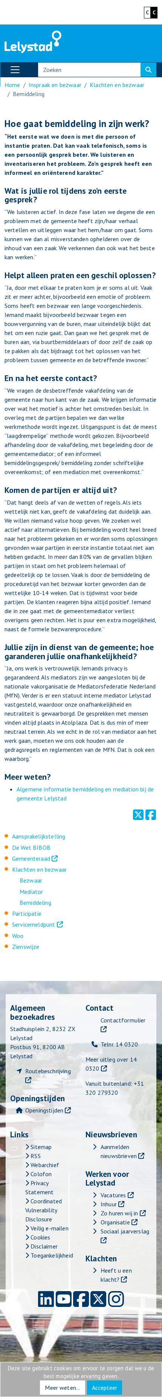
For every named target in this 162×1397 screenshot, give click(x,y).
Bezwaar (31, 880)
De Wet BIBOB (31, 847)
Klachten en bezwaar (39, 869)
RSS (35, 1156)
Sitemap (40, 1147)
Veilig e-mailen (49, 1228)
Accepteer (104, 1387)
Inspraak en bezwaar (55, 85)
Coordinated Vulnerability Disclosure (43, 1210)
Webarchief (44, 1165)
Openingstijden (44, 1110)
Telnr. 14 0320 (119, 1044)
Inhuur (109, 1204)
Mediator (31, 891)
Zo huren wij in (119, 1213)
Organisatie (115, 1222)
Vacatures (113, 1195)
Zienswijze (26, 946)
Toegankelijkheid (51, 1255)
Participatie (26, 913)
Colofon (40, 1174)
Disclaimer (43, 1246)
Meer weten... (62, 1387)
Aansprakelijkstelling (38, 836)
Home (12, 85)
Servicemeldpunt (33, 924)
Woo (17, 935)
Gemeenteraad (31, 858)
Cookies (39, 1237)
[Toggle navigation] (15, 69)
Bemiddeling (35, 902)
